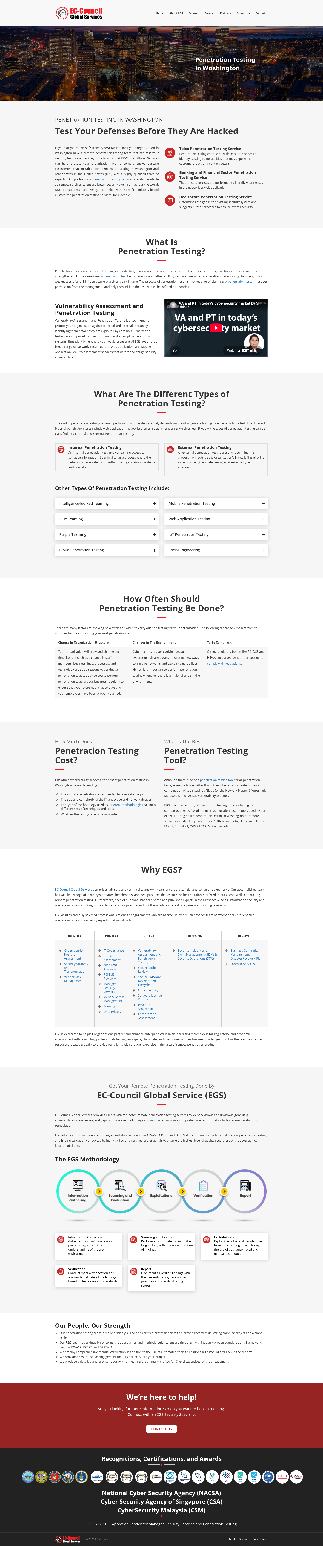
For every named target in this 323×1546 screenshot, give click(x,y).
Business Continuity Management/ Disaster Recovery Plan (246, 954)
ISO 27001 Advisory (110, 967)
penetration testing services (113, 179)
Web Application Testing (189, 518)
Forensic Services (242, 964)
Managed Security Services (110, 988)
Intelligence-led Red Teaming (84, 503)
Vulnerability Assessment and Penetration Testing (149, 956)
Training (109, 1006)
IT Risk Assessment (112, 958)
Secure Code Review (147, 970)
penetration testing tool (217, 780)
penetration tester (241, 281)
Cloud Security (148, 990)
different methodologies (126, 805)
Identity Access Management (114, 999)
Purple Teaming (72, 534)
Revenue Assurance (145, 1007)
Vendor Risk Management (73, 979)
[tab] (107, 503)
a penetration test (114, 276)
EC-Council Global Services (73, 889)
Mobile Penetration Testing (192, 503)
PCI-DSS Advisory (110, 976)
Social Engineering (184, 549)
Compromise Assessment (147, 1016)
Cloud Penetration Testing (81, 549)
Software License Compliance (150, 997)
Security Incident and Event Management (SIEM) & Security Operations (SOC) (197, 954)
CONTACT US (161, 1429)
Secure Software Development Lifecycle (149, 981)
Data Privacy (112, 1012)
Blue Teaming (71, 518)
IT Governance (114, 950)
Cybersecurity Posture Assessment (74, 954)
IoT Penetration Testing (189, 534)
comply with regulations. (224, 664)
